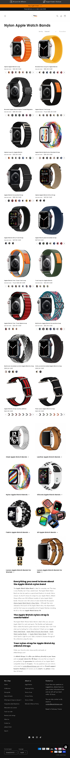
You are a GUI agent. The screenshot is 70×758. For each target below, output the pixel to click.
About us (6, 719)
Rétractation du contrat (10, 708)
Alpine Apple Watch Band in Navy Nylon (26, 603)
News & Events (8, 696)
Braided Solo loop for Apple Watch (46, 67)
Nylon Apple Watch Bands (17, 495)
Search (6, 731)
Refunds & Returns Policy (32, 704)
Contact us (7, 723)
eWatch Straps (63, 755)
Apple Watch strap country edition (15, 409)
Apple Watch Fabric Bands (38, 634)
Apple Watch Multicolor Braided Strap (47, 152)
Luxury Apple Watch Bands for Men (49, 571)
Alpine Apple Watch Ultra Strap (45, 195)
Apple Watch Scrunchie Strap (13, 195)
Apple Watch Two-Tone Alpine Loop (15, 323)
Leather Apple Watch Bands (48, 457)
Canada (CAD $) (10, 752)
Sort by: (41, 31)
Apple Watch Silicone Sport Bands (37, 632)
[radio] (8, 72)
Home (6, 684)
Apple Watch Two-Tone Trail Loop (15, 280)
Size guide (7, 692)
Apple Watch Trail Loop (42, 109)
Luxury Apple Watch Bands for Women (18, 571)
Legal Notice (28, 684)
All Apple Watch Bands (46, 532)
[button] (5, 16)
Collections (7, 688)
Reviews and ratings (9, 715)
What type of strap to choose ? (12, 700)
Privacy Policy (29, 696)
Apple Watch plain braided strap (45, 238)
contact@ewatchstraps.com (31, 666)
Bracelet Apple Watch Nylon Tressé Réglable (18, 109)
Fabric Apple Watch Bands (17, 532)
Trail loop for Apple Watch (43, 280)
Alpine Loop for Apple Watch (13, 152)
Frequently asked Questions (11, 704)
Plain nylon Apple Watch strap (45, 409)
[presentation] (33, 72)
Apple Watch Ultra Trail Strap (13, 238)
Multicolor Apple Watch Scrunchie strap (48, 323)
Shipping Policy (29, 688)
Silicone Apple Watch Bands (48, 495)
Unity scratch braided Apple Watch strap (48, 366)
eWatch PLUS (8, 727)
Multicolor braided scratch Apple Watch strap (19, 366)
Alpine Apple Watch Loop (12, 67)
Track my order (8, 711)
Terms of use (28, 692)
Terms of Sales (29, 700)
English (22, 752)
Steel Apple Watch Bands (16, 457)
